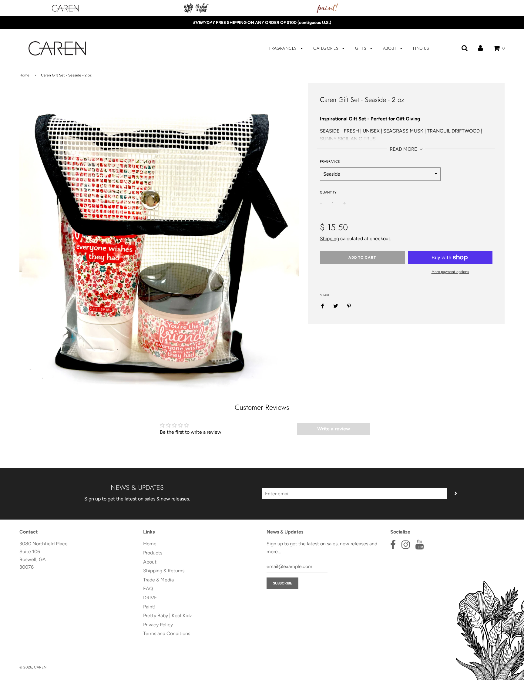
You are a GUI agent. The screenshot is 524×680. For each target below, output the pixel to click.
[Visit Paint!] (327, 8)
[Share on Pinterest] (349, 305)
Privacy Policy (158, 625)
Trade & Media (158, 580)
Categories (326, 48)
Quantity (328, 192)
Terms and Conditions (166, 633)
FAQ (148, 588)
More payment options (450, 272)
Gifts (361, 48)
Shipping (329, 238)
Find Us (421, 48)
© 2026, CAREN (32, 667)
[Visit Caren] (65, 8)
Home (24, 75)
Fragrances (283, 48)
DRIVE (150, 598)
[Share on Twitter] (336, 305)
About (390, 48)
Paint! (149, 607)
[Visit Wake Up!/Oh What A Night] (196, 8)
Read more (404, 149)
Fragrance (330, 161)
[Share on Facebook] (324, 305)
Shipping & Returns (163, 571)
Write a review (333, 429)
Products (152, 553)
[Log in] (480, 48)
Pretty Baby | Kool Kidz (167, 615)
